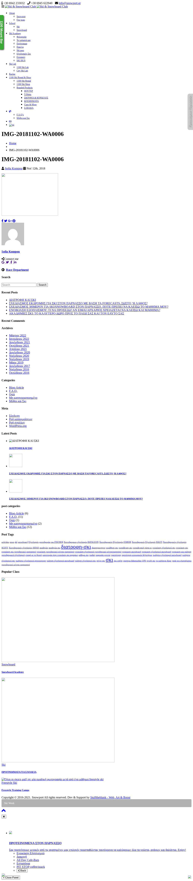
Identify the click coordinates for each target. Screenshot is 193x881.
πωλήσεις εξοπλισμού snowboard (167, 555)
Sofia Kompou (13, 168)
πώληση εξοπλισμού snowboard (60, 561)
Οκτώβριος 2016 (19, 372)
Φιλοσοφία (21, 37)
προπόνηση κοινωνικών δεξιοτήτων (137, 555)
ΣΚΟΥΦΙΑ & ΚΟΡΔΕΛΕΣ (36, 97)
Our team (21, 20)
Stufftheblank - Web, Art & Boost (110, 797)
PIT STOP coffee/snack (31, 866)
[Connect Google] (4, 262)
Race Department (17, 269)
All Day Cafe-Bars (28, 860)
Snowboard (22, 30)
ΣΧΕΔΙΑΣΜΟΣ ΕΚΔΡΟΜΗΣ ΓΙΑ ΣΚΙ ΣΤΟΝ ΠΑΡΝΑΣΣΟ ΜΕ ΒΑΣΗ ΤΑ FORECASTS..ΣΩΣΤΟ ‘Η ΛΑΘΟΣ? (78, 303)
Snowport (21, 16)
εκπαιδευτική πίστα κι (142, 548)
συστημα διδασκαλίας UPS (134, 561)
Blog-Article (16, 387)
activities (5, 542)
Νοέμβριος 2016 (19, 369)
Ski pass (20, 50)
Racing (12, 74)
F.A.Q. (13, 391)
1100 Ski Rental (24, 81)
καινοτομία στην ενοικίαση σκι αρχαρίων (60, 555)
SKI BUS (21, 60)
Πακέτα (20, 47)
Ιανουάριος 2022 (19, 338)
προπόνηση (116, 555)
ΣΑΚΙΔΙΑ (29, 108)
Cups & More (30, 104)
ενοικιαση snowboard (131, 552)
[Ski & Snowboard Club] (36, 6)
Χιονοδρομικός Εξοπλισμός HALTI (147, 542)
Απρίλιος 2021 (18, 349)
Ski (18, 26)
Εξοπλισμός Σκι (24, 53)
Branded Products (25, 87)
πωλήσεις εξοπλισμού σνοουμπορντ (31, 561)
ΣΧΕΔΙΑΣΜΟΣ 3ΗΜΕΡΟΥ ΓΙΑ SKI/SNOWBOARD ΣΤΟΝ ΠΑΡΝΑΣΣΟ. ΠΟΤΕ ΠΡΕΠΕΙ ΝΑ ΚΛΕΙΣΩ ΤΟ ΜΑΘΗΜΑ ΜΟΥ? (88, 306)
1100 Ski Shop (23, 84)
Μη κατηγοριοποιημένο (23, 397)
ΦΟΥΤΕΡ (28, 91)
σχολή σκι (151, 561)
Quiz (12, 394)
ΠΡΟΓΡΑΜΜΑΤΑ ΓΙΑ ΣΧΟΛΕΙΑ (19, 772)
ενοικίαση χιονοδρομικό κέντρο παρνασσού (55, 552)
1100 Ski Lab (23, 67)
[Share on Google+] (10, 221)
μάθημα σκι (84, 555)
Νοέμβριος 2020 (19, 355)
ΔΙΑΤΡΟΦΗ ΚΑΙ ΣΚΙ (22, 300)
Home (12, 143)
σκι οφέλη (118, 561)
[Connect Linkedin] (15, 262)
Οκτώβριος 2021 (19, 345)
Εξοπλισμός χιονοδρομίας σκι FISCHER (45, 542)
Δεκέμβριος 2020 (19, 352)
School (12, 23)
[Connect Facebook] (12, 262)
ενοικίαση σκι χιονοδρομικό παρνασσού (19, 552)
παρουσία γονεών (103, 555)
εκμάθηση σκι (112, 548)
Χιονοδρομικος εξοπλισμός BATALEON (81, 542)
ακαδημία (44, 548)
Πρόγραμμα (22, 43)
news (12, 542)
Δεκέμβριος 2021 (19, 342)
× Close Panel (10, 877)
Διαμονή (22, 856)
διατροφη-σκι (76, 547)
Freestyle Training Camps (15, 790)
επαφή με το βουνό (33, 555)
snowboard (23, 542)
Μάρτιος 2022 (17, 335)
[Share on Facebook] (3, 221)
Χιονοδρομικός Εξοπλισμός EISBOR (115, 542)
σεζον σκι (100, 561)
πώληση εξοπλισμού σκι (85, 561)
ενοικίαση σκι (182, 548)
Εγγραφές (21, 57)
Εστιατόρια (23, 863)
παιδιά (92, 555)
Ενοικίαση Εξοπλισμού (30, 853)
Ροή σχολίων (17, 422)
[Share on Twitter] (5, 221)
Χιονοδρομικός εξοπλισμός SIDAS (24, 548)
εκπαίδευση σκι (125, 548)
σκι (109, 560)
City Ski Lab (22, 70)
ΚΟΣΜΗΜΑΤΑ (31, 101)
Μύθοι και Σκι (23, 118)
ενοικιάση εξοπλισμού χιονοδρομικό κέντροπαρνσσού (98, 552)
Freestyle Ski (9, 782)
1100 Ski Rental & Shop (20, 77)
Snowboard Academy (13, 672)
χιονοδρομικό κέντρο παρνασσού (16, 565)
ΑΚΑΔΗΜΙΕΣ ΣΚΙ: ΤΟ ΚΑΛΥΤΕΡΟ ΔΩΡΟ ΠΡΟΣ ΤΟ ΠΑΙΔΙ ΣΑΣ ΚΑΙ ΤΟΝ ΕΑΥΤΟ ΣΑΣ (66, 313)
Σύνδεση (14, 415)
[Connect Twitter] (8, 262)
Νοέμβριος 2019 (19, 359)
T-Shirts (27, 94)
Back (23, 870)
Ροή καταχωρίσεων (20, 419)
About (12, 13)
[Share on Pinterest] (13, 221)
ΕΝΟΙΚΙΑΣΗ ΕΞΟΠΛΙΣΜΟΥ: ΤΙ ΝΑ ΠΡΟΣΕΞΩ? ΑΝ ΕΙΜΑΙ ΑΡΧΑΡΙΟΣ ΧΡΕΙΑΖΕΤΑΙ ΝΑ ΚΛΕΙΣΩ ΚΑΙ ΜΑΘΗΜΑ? (84, 310)
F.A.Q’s (20, 114)
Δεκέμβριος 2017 (19, 366)
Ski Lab (12, 64)
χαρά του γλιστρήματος (181, 561)
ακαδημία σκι (54, 548)
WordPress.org (18, 426)
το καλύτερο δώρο (163, 561)
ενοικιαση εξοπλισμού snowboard (156, 552)
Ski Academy (15, 33)
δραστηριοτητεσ (98, 548)
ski (16, 542)
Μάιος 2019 (16, 362)
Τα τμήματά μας (24, 40)
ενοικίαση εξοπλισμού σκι (163, 548)
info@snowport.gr (70, 3)
